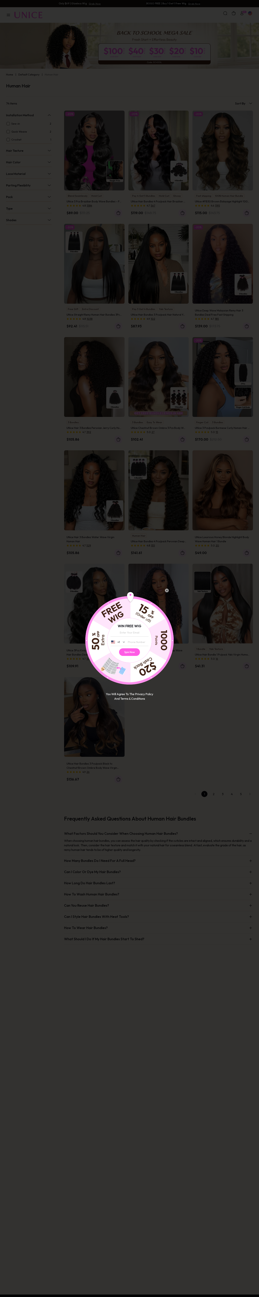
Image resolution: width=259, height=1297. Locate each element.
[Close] (167, 590)
